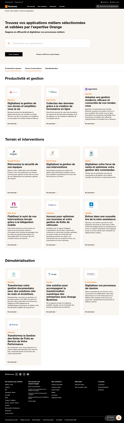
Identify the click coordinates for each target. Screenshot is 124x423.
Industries (7, 387)
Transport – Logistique (10, 400)
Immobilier (7, 395)
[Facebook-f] (24, 374)
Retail (6, 397)
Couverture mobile (56, 387)
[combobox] (107, 6)
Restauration (8, 410)
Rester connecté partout (34, 386)
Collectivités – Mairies (10, 392)
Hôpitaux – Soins (9, 384)
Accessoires (54, 395)
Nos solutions (15, 11)
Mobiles (53, 392)
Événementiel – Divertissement (12, 408)
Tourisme (7, 405)
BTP (6, 389)
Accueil (7, 11)
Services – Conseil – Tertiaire (12, 402)
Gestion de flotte (55, 389)
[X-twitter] (16, 374)
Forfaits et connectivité (57, 384)
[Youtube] (28, 374)
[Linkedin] (20, 374)
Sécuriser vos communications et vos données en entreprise (37, 389)
